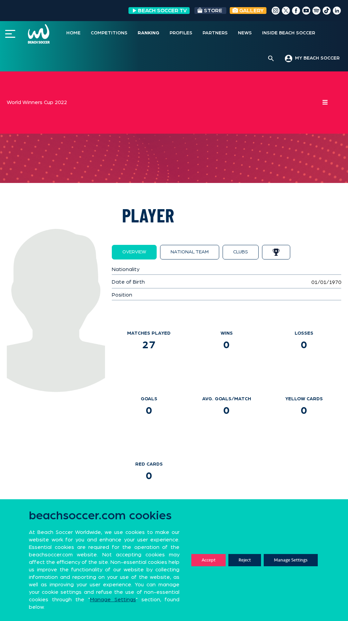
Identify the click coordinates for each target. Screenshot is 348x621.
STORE (213, 10)
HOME (73, 33)
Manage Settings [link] (113, 599)
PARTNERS (215, 33)
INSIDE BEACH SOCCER (288, 33)
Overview (134, 252)
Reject (245, 560)
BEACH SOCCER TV (162, 10)
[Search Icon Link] (271, 58)
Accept (208, 560)
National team (190, 252)
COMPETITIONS (109, 33)
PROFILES (181, 33)
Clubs (240, 252)
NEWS (245, 33)
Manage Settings (291, 560)
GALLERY (251, 10)
